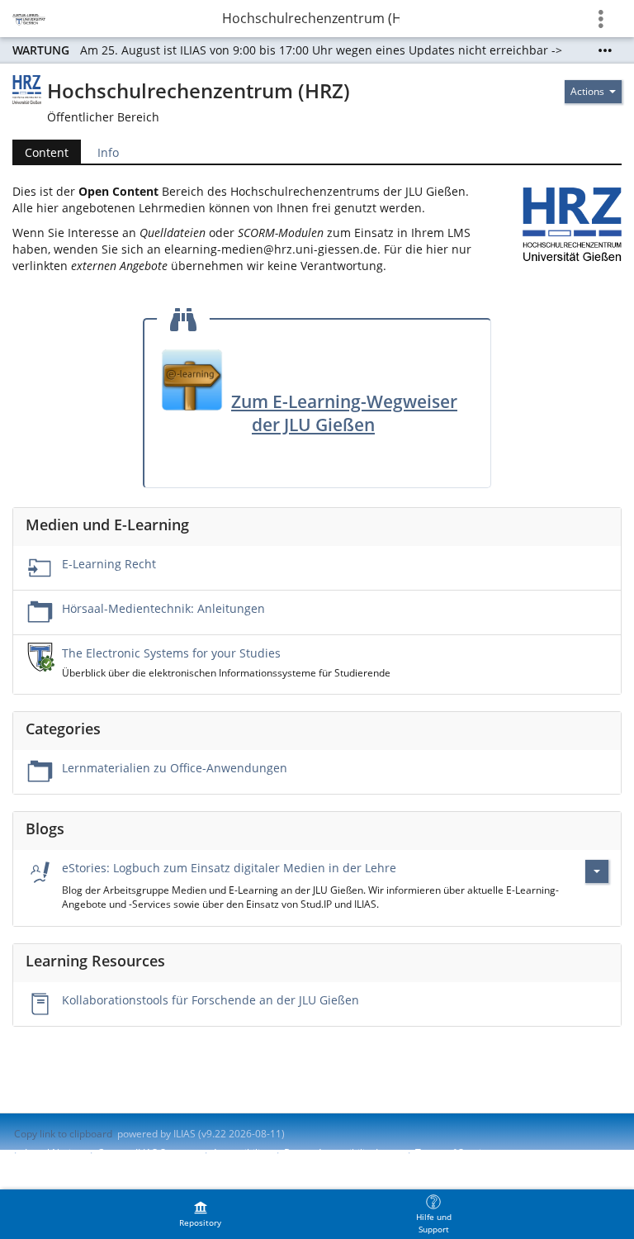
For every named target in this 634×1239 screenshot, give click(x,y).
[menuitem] (201, 1214)
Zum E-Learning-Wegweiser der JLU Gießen (344, 413)
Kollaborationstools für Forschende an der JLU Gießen (210, 1000)
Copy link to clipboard (63, 1134)
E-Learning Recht (109, 564)
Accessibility (240, 1153)
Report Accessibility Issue (342, 1153)
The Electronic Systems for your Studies (171, 653)
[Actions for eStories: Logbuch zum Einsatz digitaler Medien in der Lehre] (596, 871)
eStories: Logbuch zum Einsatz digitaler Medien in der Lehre (229, 868)
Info (108, 152)
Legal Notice (53, 1153)
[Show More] (605, 50)
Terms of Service (453, 1153)
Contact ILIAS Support (146, 1153)
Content (40, 152)
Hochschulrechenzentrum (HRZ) (311, 18)
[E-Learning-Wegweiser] (192, 379)
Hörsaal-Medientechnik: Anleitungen (163, 608)
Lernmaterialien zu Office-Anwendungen (174, 768)
